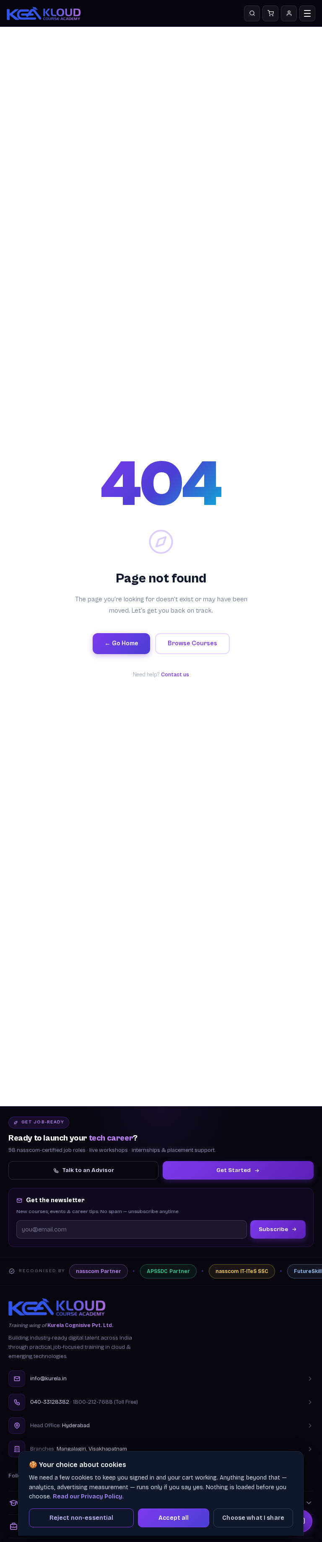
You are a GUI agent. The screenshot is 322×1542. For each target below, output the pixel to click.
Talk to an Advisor (88, 1170)
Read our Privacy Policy (87, 1496)
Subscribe (273, 1229)
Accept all (173, 1517)
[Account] (289, 13)
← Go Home (121, 643)
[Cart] (270, 13)
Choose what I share (253, 1517)
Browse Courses (192, 643)
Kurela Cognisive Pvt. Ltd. (80, 1325)
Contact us (175, 675)
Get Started (233, 1170)
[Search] (252, 13)
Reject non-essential (81, 1517)
